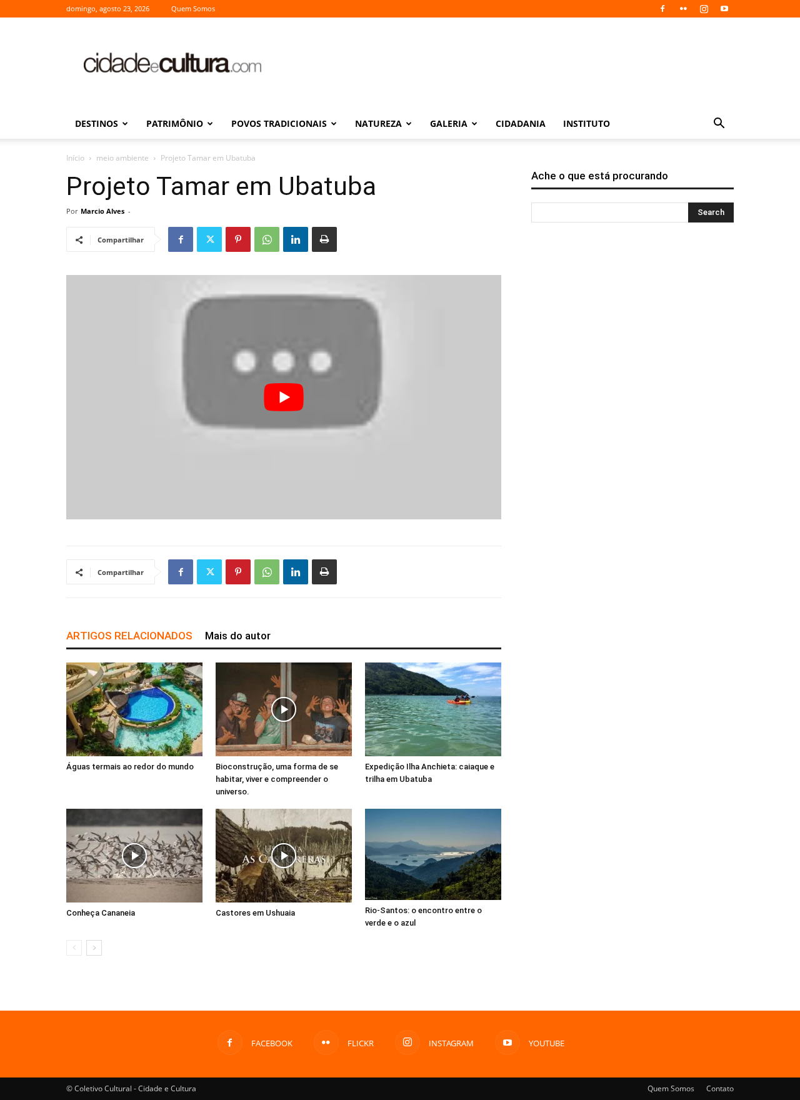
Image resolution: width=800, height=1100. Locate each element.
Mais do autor (238, 635)
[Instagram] (703, 9)
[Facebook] (662, 9)
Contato (720, 1088)
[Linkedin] (295, 239)
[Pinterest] (238, 239)
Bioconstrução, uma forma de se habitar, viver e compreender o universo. (277, 779)
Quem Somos (193, 8)
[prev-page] (74, 948)
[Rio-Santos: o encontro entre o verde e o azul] (433, 854)
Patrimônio (174, 123)
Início (75, 157)
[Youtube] (724, 9)
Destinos (96, 123)
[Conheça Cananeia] (134, 855)
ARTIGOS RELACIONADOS (129, 635)
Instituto (586, 123)
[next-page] (94, 948)
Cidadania (521, 123)
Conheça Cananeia (100, 913)
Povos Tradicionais (279, 123)
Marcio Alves (102, 211)
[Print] (324, 239)
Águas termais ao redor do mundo (130, 766)
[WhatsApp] (266, 239)
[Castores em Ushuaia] (284, 855)
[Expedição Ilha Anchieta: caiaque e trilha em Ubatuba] (433, 709)
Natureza (378, 123)
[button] (719, 125)
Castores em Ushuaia (255, 913)
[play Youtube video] (283, 397)
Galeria (449, 123)
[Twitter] (209, 239)
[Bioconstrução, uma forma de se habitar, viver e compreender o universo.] (284, 709)
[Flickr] (683, 9)
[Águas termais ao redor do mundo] (134, 709)
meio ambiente (122, 157)
